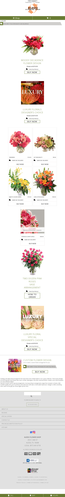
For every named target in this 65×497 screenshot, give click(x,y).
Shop (17, 18)
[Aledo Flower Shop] (32, 14)
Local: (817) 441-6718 (32, 445)
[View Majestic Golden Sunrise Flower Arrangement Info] (20, 181)
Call (11, 495)
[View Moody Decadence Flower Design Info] (32, 43)
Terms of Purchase (33, 482)
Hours (55, 495)
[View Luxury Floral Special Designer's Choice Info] (32, 317)
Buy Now (32, 72)
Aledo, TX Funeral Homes (25, 477)
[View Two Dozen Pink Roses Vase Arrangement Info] (32, 262)
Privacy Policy (21, 482)
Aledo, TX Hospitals (41, 477)
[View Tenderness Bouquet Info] (20, 142)
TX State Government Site (39, 480)
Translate (37, 2)
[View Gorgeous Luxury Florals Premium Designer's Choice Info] (32, 221)
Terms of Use (44, 482)
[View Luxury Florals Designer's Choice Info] (32, 93)
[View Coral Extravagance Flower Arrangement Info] (45, 181)
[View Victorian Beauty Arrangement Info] (45, 142)
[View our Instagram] (34, 433)
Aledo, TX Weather (23, 480)
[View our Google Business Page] (31, 433)
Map (33, 495)
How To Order (32, 295)
